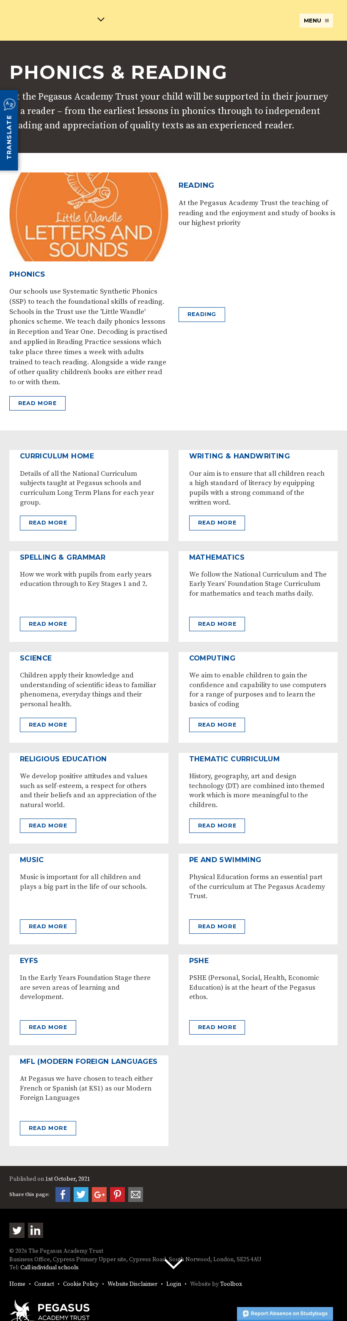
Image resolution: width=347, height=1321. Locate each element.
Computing (212, 658)
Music (32, 859)
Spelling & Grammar (62, 557)
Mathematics (217, 557)
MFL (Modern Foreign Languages (89, 1061)
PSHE (199, 960)
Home (17, 1284)
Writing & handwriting (239, 456)
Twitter (17, 1230)
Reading (197, 185)
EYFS (29, 960)
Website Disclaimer (132, 1284)
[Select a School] (57, 20)
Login (173, 1284)
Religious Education (63, 759)
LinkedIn (35, 1230)
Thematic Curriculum (234, 759)
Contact (44, 1284)
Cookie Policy (81, 1284)
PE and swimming (225, 859)
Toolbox (231, 1284)
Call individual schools (49, 1267)
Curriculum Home (57, 456)
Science (36, 658)
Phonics (27, 274)
